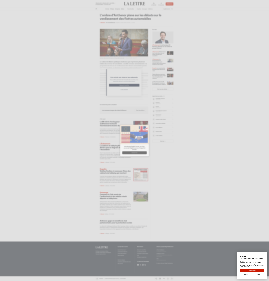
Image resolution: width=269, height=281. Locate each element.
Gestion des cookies (244, 266)
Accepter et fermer (252, 270)
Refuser (258, 274)
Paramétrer (246, 274)
